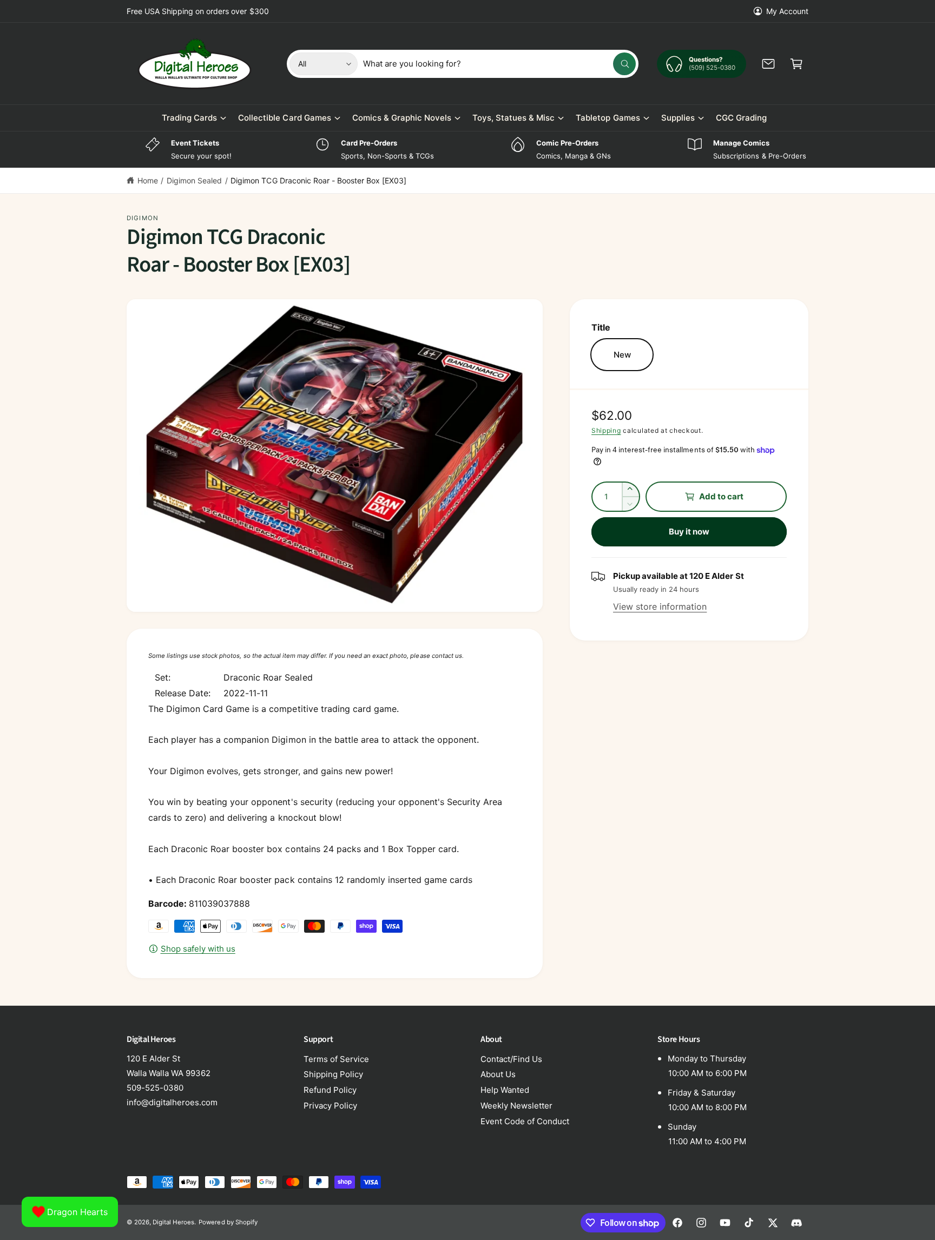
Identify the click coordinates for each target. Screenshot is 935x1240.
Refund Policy (330, 1090)
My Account (787, 11)
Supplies (678, 118)
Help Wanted (504, 1090)
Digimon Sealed (194, 180)
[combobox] (499, 64)
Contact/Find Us (511, 1059)
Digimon (143, 218)
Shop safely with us (198, 949)
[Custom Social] (796, 1223)
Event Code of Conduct (524, 1121)
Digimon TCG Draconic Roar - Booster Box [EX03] (318, 180)
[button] (796, 64)
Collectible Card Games (284, 118)
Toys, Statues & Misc (513, 118)
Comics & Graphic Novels (401, 118)
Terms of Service (336, 1059)
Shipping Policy (333, 1074)
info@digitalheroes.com (172, 1102)
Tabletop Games (608, 118)
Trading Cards (189, 118)
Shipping (606, 430)
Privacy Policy (330, 1105)
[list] (467, 149)
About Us (498, 1074)
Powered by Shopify (228, 1222)
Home (147, 180)
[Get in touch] (768, 64)
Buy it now (689, 531)
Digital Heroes (173, 1222)
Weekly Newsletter (516, 1105)
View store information (660, 606)
